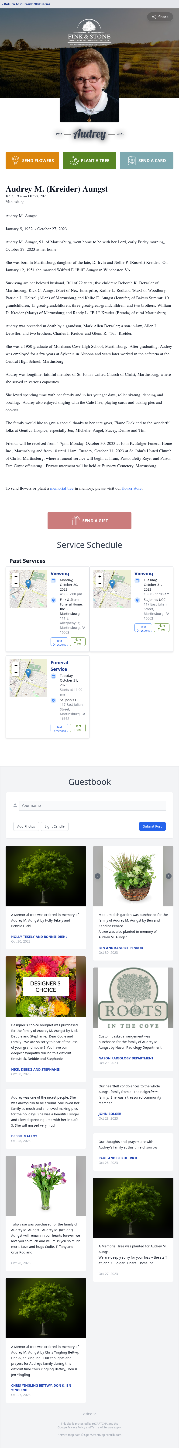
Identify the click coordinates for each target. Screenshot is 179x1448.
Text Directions (59, 642)
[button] (28, 584)
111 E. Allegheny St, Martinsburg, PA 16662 (72, 625)
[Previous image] (97, 876)
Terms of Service (102, 1427)
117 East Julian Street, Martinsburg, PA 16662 (156, 611)
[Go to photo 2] (135, 904)
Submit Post (152, 826)
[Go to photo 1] (132, 903)
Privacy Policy (76, 1427)
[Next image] (169, 876)
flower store (132, 488)
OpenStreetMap (94, 1435)
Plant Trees (77, 641)
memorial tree (62, 488)
